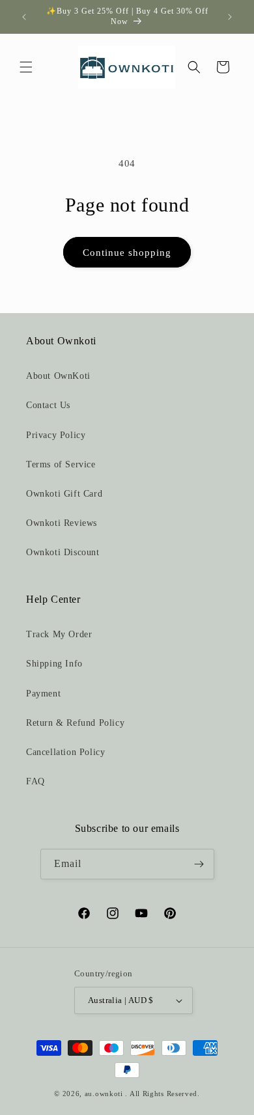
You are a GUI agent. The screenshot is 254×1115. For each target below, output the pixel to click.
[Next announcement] (230, 17)
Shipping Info (54, 663)
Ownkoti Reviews (61, 523)
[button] (26, 67)
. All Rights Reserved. (162, 1093)
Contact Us (48, 405)
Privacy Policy (55, 435)
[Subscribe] (199, 864)
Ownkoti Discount (63, 552)
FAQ (35, 781)
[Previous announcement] (24, 17)
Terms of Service (61, 464)
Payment (43, 693)
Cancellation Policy (65, 752)
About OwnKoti (58, 376)
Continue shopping (127, 252)
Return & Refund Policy (75, 723)
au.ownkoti (104, 1093)
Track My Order (59, 634)
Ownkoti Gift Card (64, 494)
